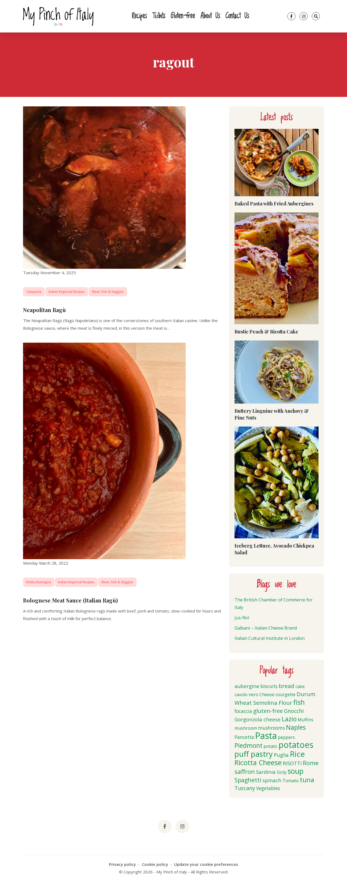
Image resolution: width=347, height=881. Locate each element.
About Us (210, 16)
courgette (285, 694)
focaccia (243, 711)
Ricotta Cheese (258, 762)
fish (299, 702)
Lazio (289, 719)
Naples (296, 727)
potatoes (295, 744)
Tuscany (244, 788)
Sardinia (266, 771)
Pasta (266, 735)
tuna (307, 779)
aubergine (246, 686)
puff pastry (253, 754)
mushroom (245, 728)
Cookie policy (155, 864)
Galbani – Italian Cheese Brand (265, 628)
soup (296, 771)
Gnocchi (294, 711)
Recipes (139, 16)
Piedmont (248, 745)
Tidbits (158, 16)
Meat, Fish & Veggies (108, 291)
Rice (297, 754)
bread (286, 686)
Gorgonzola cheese (257, 719)
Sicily (282, 772)
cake (300, 686)
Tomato (290, 781)
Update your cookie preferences (206, 864)
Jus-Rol (241, 618)
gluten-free (268, 711)
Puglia (281, 754)
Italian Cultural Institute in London (269, 638)
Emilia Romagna (38, 582)
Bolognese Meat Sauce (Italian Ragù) (70, 600)
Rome (311, 763)
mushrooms (271, 728)
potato (270, 746)
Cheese (266, 694)
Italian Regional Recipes (67, 291)
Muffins (305, 720)
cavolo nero (246, 694)
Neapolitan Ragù (44, 309)
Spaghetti (247, 780)
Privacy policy (122, 864)
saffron (244, 771)
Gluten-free (183, 16)
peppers (286, 737)
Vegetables (268, 788)
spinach (271, 780)
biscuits (269, 686)
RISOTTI (292, 763)
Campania (33, 291)
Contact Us (237, 16)
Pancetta (244, 737)
